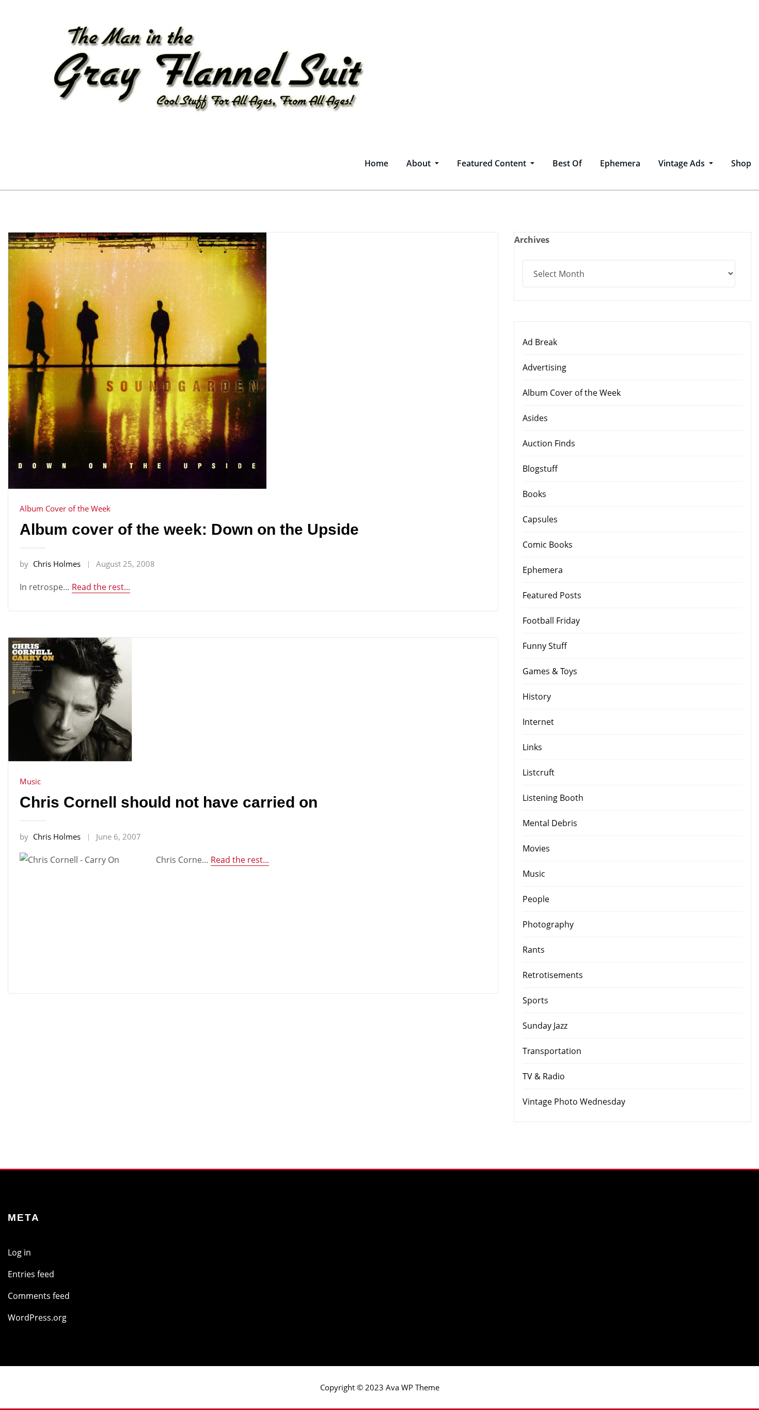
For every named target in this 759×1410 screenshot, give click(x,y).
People (536, 899)
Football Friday (551, 620)
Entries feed (31, 1274)
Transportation (552, 1051)
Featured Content (492, 163)
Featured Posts (552, 595)
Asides (535, 418)
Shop (741, 163)
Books (534, 494)
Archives (531, 239)
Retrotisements (553, 975)
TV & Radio (544, 1076)
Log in (19, 1252)
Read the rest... (101, 587)
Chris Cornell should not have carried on (169, 802)
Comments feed (39, 1295)
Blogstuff (540, 468)
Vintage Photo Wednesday (574, 1101)
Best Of (567, 163)
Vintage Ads (682, 163)
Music (30, 781)
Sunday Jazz (545, 1025)
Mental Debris (550, 823)
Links (532, 747)
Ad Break (540, 342)
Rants (534, 949)
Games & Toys (550, 671)
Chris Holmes (50, 564)
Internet (538, 721)
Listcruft (539, 772)
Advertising (544, 367)
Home (376, 163)
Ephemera (620, 163)
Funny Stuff (545, 646)
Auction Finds (549, 443)
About (419, 163)
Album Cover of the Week (65, 508)
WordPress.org (37, 1317)
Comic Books (548, 544)
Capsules (540, 519)
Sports (535, 1000)
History (537, 696)
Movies (536, 848)
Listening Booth (553, 797)
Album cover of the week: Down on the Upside (189, 529)
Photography (548, 924)
